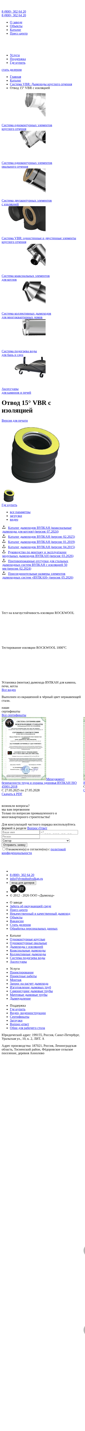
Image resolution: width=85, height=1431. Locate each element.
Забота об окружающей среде (30, 906)
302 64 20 (14, 11)
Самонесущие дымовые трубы (31, 991)
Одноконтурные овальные (28, 943)
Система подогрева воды (27, 958)
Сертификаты (19, 1016)
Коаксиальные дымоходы (28, 950)
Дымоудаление (20, 998)
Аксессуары (18, 961)
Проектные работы (23, 976)
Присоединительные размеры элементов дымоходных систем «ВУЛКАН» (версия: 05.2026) (37, 575)
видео (14, 519)
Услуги (15, 55)
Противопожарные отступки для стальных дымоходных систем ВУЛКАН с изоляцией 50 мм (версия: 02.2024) (35, 564)
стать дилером (12, 69)
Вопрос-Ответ (37, 828)
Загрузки (16, 1020)
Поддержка (18, 59)
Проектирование (22, 972)
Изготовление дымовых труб (30, 987)
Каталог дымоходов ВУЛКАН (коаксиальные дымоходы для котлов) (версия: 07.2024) (37, 529)
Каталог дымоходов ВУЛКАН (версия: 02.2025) (41, 536)
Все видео (9, 690)
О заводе (16, 22)
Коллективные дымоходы (28, 954)
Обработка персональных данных (34, 928)
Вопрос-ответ (19, 1024)
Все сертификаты (14, 715)
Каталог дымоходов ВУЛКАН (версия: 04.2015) (41, 547)
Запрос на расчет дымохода (29, 983)
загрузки (16, 516)
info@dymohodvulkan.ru (26, 878)
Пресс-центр (19, 33)
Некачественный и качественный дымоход (40, 913)
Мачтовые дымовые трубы (28, 995)
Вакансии (17, 921)
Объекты (16, 26)
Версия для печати (15, 420)
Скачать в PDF (12, 794)
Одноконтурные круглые (27, 939)
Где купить (17, 62)
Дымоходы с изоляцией (26, 946)
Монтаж (15, 980)
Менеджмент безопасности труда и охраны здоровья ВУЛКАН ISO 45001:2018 (39, 782)
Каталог (15, 29)
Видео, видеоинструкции (28, 1013)
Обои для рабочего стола (27, 1028)
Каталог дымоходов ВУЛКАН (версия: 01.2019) (41, 542)
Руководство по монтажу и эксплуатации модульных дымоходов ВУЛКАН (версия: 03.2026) (37, 554)
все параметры (20, 512)
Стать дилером (20, 925)
